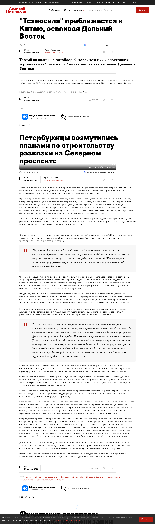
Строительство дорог (45, 480)
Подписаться (78, 2)
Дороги (38, 477)
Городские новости (113, 477)
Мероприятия (94, 10)
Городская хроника (27, 480)
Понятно (145, 519)
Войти (142, 10)
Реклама (108, 10)
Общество (61, 480)
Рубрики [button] (55, 10)
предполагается (46, 199)
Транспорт (65, 477)
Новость (29, 477)
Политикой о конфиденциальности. (66, 520)
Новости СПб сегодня (94, 477)
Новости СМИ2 (26, 125)
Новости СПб (77, 477)
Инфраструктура (51, 477)
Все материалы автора (55, 53)
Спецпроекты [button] (73, 10)
